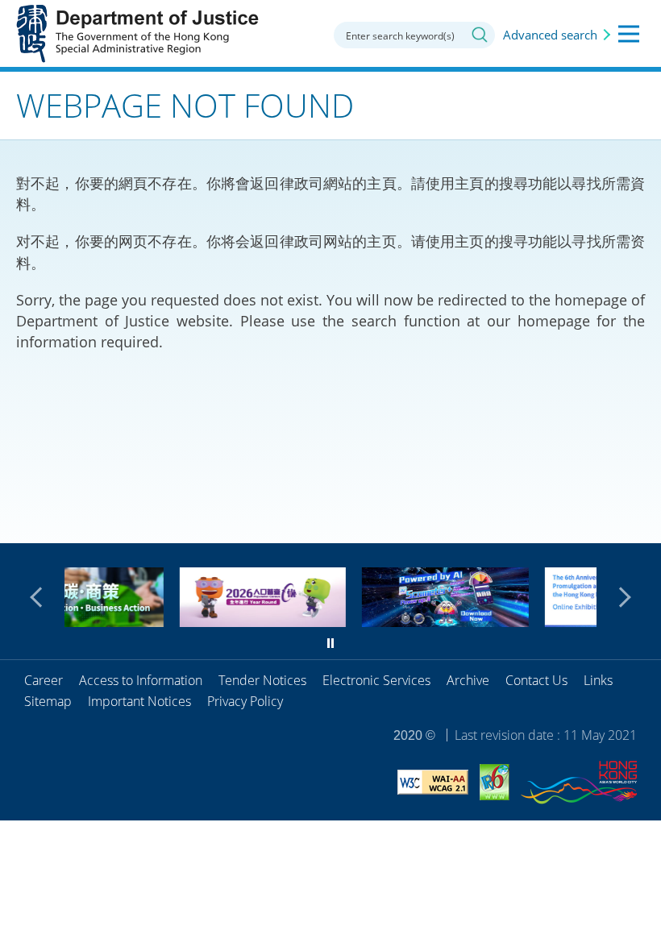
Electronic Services (376, 680)
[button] (40, 597)
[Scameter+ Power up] (376, 621)
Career (43, 680)
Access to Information (140, 680)
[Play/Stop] (330, 643)
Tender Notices (262, 680)
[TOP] (639, 521)
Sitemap (48, 701)
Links (598, 680)
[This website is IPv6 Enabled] (494, 784)
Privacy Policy (245, 701)
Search (479, 34)
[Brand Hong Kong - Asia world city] (579, 785)
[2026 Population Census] (193, 621)
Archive (468, 680)
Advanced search (550, 35)
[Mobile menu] (629, 34)
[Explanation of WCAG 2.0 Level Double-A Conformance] (432, 784)
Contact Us (536, 680)
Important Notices (139, 701)
